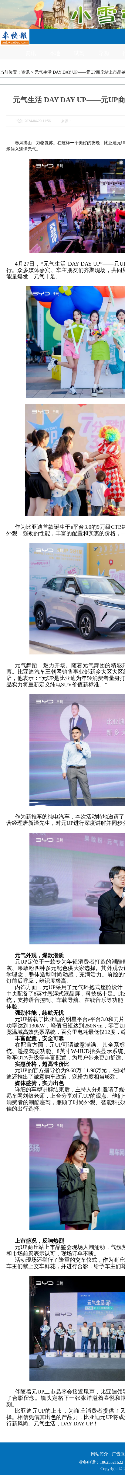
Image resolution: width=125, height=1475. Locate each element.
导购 (103, 53)
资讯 (30, 53)
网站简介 (99, 1454)
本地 (54, 53)
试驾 (79, 53)
